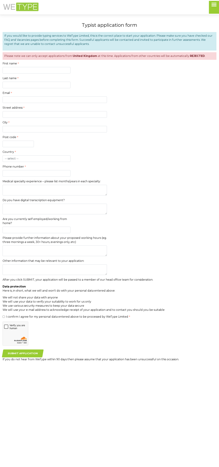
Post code (9, 137)
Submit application (22, 353)
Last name (10, 78)
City (5, 122)
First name (10, 63)
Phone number (13, 166)
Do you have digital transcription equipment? (34, 200)
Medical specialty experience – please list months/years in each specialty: (52, 181)
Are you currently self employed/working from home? (35, 221)
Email (6, 93)
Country (8, 151)
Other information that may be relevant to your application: (43, 260)
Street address (13, 107)
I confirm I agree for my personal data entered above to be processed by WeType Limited (67, 316)
